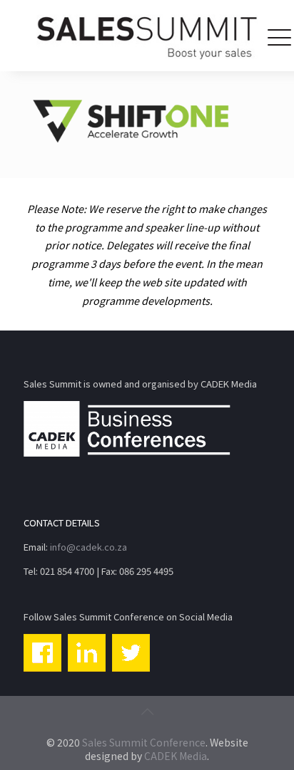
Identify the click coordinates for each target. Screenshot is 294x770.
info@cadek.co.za (88, 546)
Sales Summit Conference (144, 742)
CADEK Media (175, 756)
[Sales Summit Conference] (147, 35)
